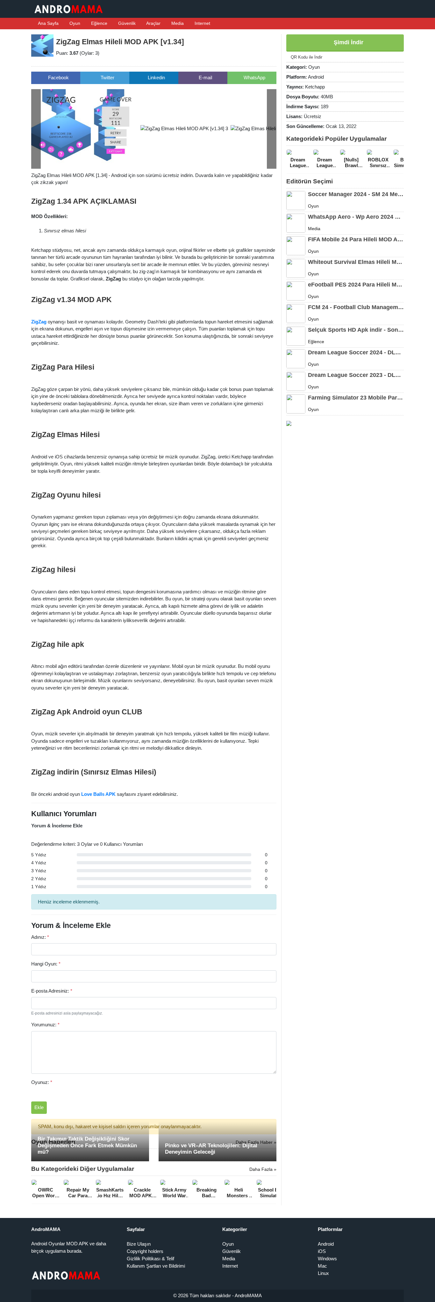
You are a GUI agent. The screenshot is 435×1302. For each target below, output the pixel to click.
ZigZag (38, 321)
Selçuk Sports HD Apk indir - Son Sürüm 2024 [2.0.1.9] (356, 330)
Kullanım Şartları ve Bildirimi (156, 1266)
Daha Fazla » (262, 1169)
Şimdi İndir (347, 42)
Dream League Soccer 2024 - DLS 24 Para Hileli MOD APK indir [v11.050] (356, 352)
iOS (322, 1251)
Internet (201, 23)
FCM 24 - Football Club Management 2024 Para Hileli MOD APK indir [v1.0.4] (356, 307)
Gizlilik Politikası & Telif (150, 1258)
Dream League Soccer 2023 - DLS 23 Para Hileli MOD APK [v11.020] (356, 375)
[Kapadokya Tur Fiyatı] (288, 423)
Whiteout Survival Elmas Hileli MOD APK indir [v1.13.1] (356, 262)
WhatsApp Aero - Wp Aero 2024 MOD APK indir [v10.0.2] (356, 217)
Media (177, 23)
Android (326, 1244)
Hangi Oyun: (46, 963)
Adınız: (40, 937)
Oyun (74, 23)
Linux (323, 1273)
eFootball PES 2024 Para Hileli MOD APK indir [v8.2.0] (356, 284)
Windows (327, 1258)
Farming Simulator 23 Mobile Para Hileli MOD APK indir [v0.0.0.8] (356, 397)
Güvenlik (126, 23)
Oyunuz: (41, 1082)
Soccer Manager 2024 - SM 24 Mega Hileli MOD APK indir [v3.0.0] (356, 194)
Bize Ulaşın (139, 1244)
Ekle (39, 1107)
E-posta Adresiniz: (51, 991)
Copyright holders (145, 1251)
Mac (322, 1266)
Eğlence (98, 23)
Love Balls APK (98, 794)
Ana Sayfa (48, 23)
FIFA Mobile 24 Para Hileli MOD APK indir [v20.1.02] (356, 239)
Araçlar (152, 23)
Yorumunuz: (45, 1024)
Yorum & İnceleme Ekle (56, 825)
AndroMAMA (248, 1295)
